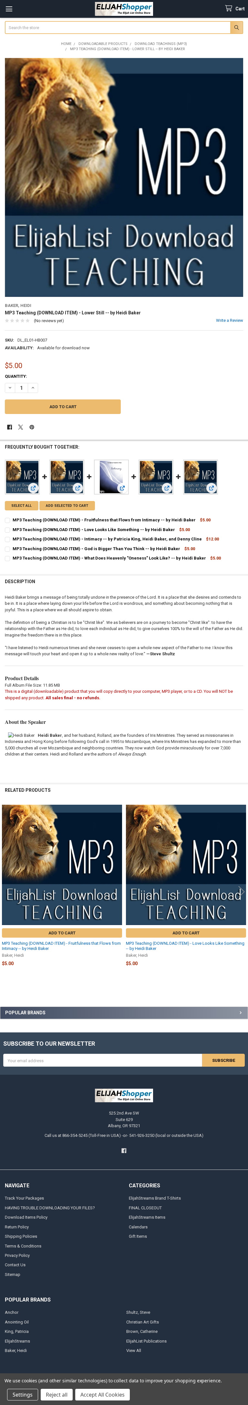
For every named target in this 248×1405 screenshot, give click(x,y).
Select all (21, 506)
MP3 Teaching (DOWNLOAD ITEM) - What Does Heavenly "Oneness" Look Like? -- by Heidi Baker (109, 558)
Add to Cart (62, 933)
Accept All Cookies (102, 1394)
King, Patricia (17, 1331)
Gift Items (138, 1236)
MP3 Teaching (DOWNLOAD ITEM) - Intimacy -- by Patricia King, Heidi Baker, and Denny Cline (107, 539)
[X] (20, 427)
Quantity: (16, 376)
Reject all (56, 1394)
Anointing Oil (17, 1322)
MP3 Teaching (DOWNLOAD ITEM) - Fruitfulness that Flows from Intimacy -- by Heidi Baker (104, 519)
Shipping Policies (21, 1236)
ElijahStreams (17, 1341)
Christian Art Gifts (142, 1322)
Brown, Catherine (142, 1331)
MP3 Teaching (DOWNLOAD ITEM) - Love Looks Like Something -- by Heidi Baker (94, 529)
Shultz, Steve (138, 1312)
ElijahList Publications (146, 1341)
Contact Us (15, 1264)
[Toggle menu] (9, 9)
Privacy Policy (17, 1255)
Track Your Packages (24, 1198)
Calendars (138, 1227)
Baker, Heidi (16, 1350)
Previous (6, 892)
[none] (124, 177)
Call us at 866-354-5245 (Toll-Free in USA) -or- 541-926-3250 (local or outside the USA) (124, 1135)
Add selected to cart (67, 506)
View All (133, 1350)
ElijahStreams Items (147, 1217)
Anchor (11, 1312)
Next (241, 892)
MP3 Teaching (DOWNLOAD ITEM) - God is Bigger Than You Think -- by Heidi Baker (96, 548)
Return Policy (17, 1227)
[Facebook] (9, 427)
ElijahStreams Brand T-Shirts (155, 1198)
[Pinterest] (31, 427)
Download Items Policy (26, 1217)
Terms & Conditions (23, 1246)
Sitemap (12, 1274)
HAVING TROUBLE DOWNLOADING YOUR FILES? (50, 1207)
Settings (23, 1394)
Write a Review (229, 320)
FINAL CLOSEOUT (145, 1207)
